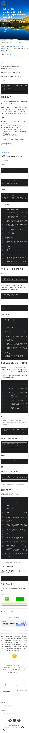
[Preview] (5, 685)
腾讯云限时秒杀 (4, 713)
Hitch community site (6, 148)
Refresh (14, 696)
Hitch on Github (5, 152)
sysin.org (9, 54)
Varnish (12, 8)
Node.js (12, 727)
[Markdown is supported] (4, 685)
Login (24, 685)
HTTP (4, 8)
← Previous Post (6, 632)
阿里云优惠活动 (12, 713)
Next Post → (23, 632)
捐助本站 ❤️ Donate (14, 617)
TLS (8, 8)
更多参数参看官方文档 (12, 494)
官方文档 (18, 562)
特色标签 (3, 702)
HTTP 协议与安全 (8, 611)
